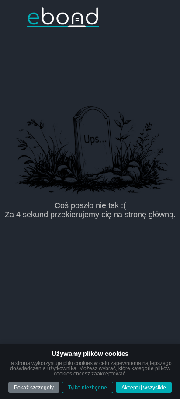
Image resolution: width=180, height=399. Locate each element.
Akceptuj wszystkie (143, 387)
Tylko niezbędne (87, 387)
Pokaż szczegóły (34, 387)
